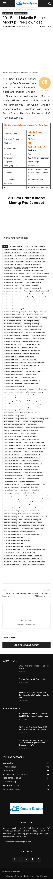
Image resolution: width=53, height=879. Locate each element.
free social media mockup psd (13, 332)
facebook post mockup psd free (14, 303)
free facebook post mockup (12, 324)
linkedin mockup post (24, 407)
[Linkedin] (27, 32)
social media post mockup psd (13, 543)
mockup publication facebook (32, 472)
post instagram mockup (11, 493)
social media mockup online (13, 520)
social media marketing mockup (14, 511)
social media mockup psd (12, 523)
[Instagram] (20, 859)
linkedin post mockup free (28, 413)
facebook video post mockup (37, 318)
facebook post (25, 276)
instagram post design (11, 377)
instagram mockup (10, 356)
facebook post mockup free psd (14, 294)
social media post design (11, 528)
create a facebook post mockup (14, 249)
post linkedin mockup (29, 493)
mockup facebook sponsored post (15, 448)
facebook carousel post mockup (36, 261)
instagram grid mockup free (30, 350)
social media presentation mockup (36, 549)
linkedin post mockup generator (14, 416)
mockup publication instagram (13, 475)
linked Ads (36, 395)
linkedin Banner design (34, 404)
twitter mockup (37, 558)
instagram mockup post (36, 362)
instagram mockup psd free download (16, 368)
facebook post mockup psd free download (17, 306)
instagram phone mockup (33, 371)
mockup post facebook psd (12, 466)
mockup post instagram (31, 466)
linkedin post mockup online (39, 419)
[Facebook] (4, 32)
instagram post (31, 374)
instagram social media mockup (14, 386)
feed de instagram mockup (12, 321)
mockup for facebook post (36, 448)
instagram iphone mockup (12, 353)
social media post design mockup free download (19, 531)
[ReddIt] (33, 32)
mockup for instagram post (12, 451)
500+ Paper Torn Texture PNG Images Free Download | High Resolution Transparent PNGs (34, 742)
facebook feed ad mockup (33, 264)
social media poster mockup (13, 549)
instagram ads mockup (23, 338)
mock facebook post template (35, 427)
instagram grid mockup (11, 350)
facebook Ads (8, 255)
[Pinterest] (16, 32)
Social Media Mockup (29, 9)
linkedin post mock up (26, 410)
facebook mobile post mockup (34, 270)
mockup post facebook (11, 460)
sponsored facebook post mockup (15, 555)
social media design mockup (13, 508)
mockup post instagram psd (13, 469)
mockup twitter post (10, 481)
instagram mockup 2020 (26, 356)
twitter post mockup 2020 (37, 561)
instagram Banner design (12, 341)
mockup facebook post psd (12, 445)
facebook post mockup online (13, 300)
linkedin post (38, 407)
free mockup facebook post (12, 329)
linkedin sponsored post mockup (14, 425)
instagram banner (39, 338)
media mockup (32, 425)
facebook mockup (43, 273)
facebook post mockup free (12, 291)
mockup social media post (34, 475)
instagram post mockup (11, 380)
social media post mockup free (13, 537)
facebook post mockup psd (34, 300)
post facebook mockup (11, 490)
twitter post (7, 561)
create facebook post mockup (36, 249)
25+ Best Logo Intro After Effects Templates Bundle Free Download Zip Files (34, 695)
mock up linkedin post (11, 433)
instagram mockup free (29, 359)
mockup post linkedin (31, 469)
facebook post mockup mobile (37, 297)
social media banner (41, 499)
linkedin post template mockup (33, 422)
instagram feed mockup (32, 344)
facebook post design (40, 276)
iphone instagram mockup (34, 392)
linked (29, 395)
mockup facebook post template (34, 445)
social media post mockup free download (17, 540)
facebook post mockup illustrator (37, 294)
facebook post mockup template (14, 309)
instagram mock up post (31, 353)
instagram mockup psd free (30, 365)
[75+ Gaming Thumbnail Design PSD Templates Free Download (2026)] (9, 731)
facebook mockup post (11, 276)
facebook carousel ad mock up (13, 258)
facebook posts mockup (35, 315)
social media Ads (27, 499)
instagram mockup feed (11, 359)
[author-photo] (26, 617)
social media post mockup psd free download (18, 546)
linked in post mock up (39, 398)
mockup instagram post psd (13, 457)
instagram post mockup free (31, 380)
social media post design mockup (33, 528)
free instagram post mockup (13, 326)
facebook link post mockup (12, 270)
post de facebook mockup (29, 487)
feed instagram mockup (31, 321)
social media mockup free (31, 514)
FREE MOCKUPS (14, 9)
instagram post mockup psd (13, 383)
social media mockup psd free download (17, 526)
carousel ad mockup (38, 246)
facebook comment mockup (13, 264)
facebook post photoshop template (15, 312)
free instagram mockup (31, 324)
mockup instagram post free (31, 454)
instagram (25, 335)
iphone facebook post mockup (13, 392)
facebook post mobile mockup (13, 282)
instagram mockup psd (11, 365)
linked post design (31, 401)
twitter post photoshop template (33, 564)
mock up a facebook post (12, 430)
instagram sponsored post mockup (15, 389)
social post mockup (29, 552)
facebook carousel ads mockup (14, 261)
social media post (38, 526)
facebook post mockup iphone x (14, 297)
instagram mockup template (13, 371)
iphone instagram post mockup (14, 395)
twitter (30, 555)
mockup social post (33, 478)
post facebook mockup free (30, 490)
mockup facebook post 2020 (30, 439)
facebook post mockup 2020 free (31, 285)
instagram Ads (8, 338)
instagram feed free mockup (13, 344)
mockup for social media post (33, 451)
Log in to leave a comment (26, 645)
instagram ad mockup (39, 335)
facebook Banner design (36, 255)
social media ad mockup (11, 499)
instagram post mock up (28, 377)
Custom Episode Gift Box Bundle (32, 679)
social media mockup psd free (32, 523)
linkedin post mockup (11, 413)
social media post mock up (12, 534)
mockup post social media (12, 472)
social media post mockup (32, 534)
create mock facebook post (12, 252)
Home (4, 9)
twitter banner (8, 558)
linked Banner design (22, 398)
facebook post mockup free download (36, 291)
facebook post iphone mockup (34, 279)
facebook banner (20, 255)
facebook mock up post (27, 273)
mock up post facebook (28, 433)
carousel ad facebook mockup (19, 246)
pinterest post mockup (11, 487)
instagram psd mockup (31, 383)
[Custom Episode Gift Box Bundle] (9, 683)
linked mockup (8, 401)
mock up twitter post (30, 436)
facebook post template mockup (14, 315)
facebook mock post (10, 273)
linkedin (42, 401)
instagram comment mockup (31, 341)
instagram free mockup (29, 347)
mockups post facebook (11, 484)
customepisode (10, 26)
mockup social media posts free (14, 478)
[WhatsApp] (21, 32)
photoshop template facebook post (33, 484)
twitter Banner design (23, 558)
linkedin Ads (7, 404)
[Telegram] (38, 32)
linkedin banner (19, 404)
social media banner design (12, 502)
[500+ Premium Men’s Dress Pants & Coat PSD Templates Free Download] (9, 718)
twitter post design (20, 561)
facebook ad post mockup (32, 252)
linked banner (8, 398)
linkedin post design (10, 410)
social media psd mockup (12, 552)
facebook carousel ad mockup (35, 258)
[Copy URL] (50, 32)
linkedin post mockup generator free (15, 419)
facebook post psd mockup (38, 312)
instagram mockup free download (15, 362)
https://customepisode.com (26, 624)
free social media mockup (32, 329)
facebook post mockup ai (32, 288)
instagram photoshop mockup (13, 374)
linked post (19, 401)
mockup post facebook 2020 (30, 460)
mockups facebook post (27, 481)
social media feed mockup (33, 508)
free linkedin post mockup (33, 326)
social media (45, 496)
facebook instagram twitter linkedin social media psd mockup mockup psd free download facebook (23, 267)
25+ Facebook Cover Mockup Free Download (14, 594)
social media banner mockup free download (18, 505)
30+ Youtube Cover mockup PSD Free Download (39, 594)
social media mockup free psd (13, 517)
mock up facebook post (30, 430)
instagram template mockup (38, 389)
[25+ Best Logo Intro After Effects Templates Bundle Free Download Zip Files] (9, 696)
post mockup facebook (11, 496)
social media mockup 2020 (12, 514)
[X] (10, 32)
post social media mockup (29, 496)
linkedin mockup (9, 407)
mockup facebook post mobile (34, 442)
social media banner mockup (33, 502)
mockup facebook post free (12, 442)
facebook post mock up (33, 282)
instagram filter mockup (11, 347)
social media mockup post (32, 520)
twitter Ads (38, 555)
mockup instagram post (11, 454)
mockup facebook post (11, 439)
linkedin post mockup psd (12, 422)
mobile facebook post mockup (13, 427)
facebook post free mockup (12, 279)
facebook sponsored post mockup (15, 318)
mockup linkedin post (31, 457)
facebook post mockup (11, 285)
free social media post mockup (35, 332)
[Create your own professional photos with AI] (9, 670)
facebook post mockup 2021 (13, 288)
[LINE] (44, 32)
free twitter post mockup (12, 335)
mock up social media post (12, 436)
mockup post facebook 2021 (13, 463)
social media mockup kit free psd (36, 517)
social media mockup (34, 511)
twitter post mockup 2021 (12, 564)
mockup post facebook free (33, 463)
